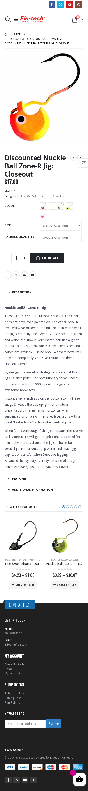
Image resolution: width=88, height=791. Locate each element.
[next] (80, 158)
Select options (28, 584)
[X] (60, 4)
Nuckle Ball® (47, 196)
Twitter (16, 275)
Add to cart (50, 258)
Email (32, 275)
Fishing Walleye (15, 693)
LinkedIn (24, 275)
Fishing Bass (13, 698)
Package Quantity (19, 237)
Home (9, 669)
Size (8, 225)
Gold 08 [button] (52, 206)
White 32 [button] (52, 214)
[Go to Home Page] (6, 34)
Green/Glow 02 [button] (60, 206)
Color (10, 206)
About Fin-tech (14, 664)
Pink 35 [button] (43, 214)
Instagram (33, 780)
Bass (52, 559)
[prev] (73, 158)
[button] (8, 19)
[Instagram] (78, 4)
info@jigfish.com (16, 644)
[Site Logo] (32, 19)
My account (12, 673)
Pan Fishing (12, 702)
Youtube (25, 780)
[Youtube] (69, 4)
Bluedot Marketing (61, 757)
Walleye (60, 196)
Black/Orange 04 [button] (43, 206)
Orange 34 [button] (69, 206)
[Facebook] (52, 4)
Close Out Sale (28, 196)
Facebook (8, 275)
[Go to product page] (26, 535)
